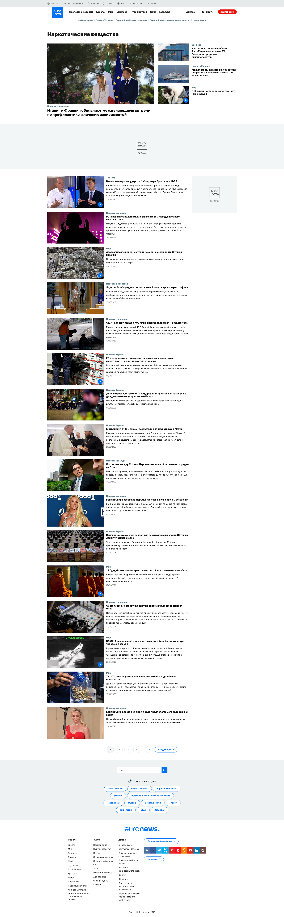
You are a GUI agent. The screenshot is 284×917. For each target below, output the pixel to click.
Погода (97, 853)
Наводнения (199, 20)
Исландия (159, 810)
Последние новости (81, 11)
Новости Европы (201, 66)
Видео (71, 877)
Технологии (126, 810)
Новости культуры (116, 213)
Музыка (132, 802)
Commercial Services (128, 849)
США (143, 810)
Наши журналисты (77, 885)
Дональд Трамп (153, 802)
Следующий (164, 749)
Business (122, 11)
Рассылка (152, 859)
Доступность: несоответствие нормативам (126, 886)
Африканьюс (99, 876)
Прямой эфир (227, 12)
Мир (110, 11)
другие (122, 839)
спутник (142, 20)
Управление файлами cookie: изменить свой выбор (129, 896)
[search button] (148, 3)
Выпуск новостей (102, 849)
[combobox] (163, 3)
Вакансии (123, 879)
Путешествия (139, 11)
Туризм (173, 802)
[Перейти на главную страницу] (57, 12)
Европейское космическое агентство (170, 20)
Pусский (53, 3)
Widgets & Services (102, 872)
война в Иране (85, 20)
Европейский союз (126, 20)
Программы (74, 881)
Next (153, 11)
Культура (164, 11)
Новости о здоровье (58, 106)
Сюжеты (72, 839)
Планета (72, 857)
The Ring (110, 177)
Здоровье (73, 865)
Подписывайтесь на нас (159, 841)
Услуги (96, 839)
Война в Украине (104, 20)
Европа (100, 11)
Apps (95, 868)
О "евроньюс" (125, 845)
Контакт (122, 875)
